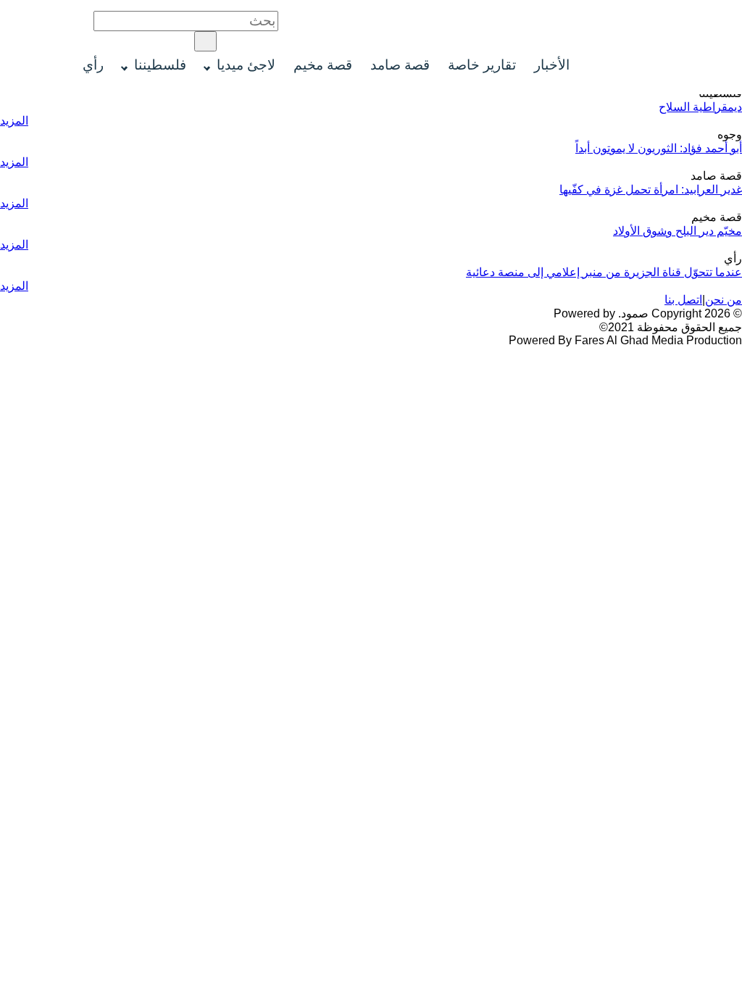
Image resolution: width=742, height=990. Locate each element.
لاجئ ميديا (246, 64)
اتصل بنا (683, 300)
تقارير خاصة (482, 64)
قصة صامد (400, 64)
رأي (93, 64)
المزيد (14, 121)
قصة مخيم (322, 64)
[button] (205, 41)
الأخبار (552, 64)
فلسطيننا (160, 64)
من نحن (723, 300)
